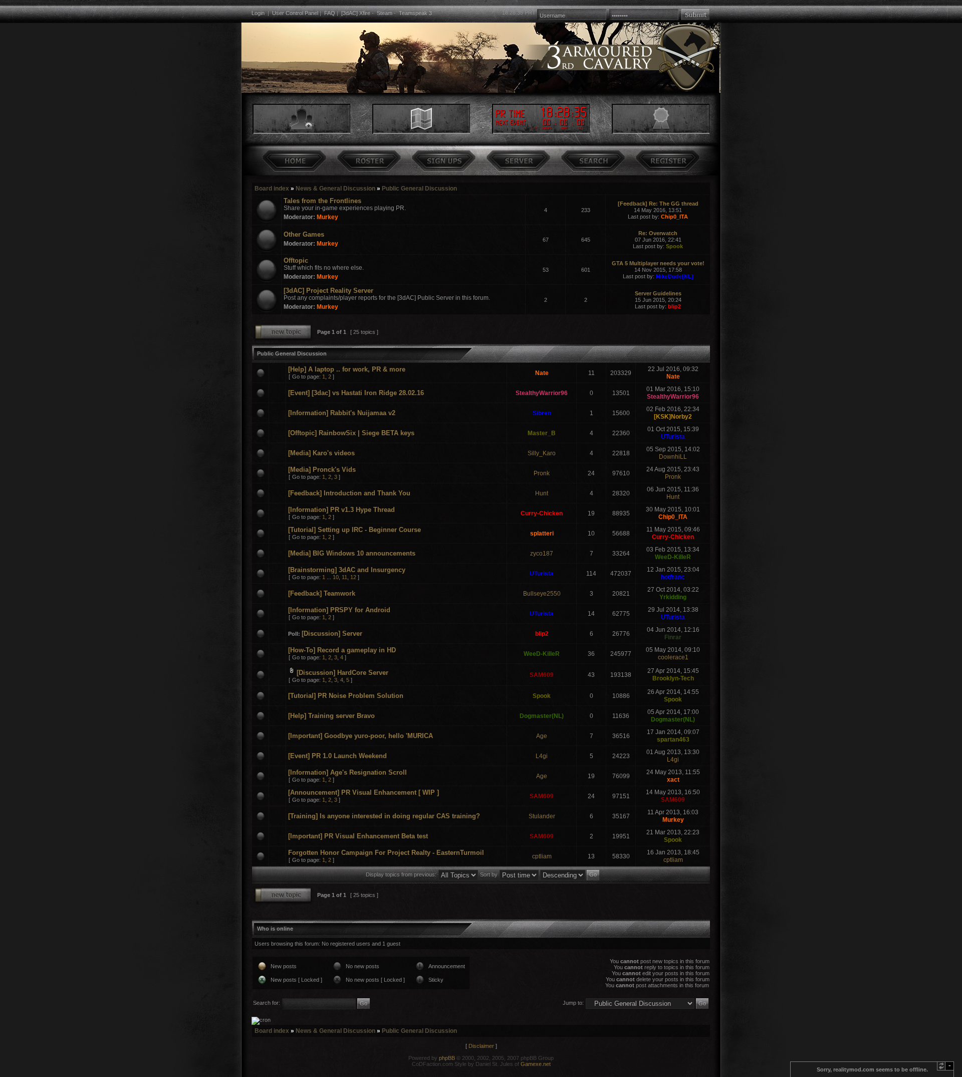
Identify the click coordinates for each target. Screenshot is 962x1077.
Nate (542, 373)
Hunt (541, 493)
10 (336, 577)
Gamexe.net (536, 1064)
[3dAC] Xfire (355, 13)
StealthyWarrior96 (542, 393)
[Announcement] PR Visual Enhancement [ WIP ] (363, 792)
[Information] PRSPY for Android (339, 610)
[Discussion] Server (332, 633)
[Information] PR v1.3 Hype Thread (341, 509)
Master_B (542, 433)
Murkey (327, 217)
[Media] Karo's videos (321, 453)
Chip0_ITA (674, 217)
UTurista (673, 436)
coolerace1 (673, 657)
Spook (674, 246)
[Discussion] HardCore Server (342, 672)
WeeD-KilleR (673, 557)
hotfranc (673, 577)
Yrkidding (672, 597)
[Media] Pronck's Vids (322, 469)
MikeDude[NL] (674, 276)
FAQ (329, 13)
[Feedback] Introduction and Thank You (349, 493)
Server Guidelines (658, 293)
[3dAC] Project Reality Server (328, 290)
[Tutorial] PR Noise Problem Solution (345, 695)
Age (541, 736)
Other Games (304, 234)
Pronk (542, 473)
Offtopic (296, 260)
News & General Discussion (335, 188)
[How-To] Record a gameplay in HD (342, 650)
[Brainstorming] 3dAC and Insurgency (346, 570)
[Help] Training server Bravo (331, 716)
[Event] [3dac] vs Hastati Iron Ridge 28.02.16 (356, 393)
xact (673, 779)
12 (353, 577)
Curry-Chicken (542, 513)
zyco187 (541, 553)
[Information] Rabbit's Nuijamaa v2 (341, 413)
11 (344, 577)
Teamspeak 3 (415, 13)
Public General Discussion (419, 188)
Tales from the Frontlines (322, 201)
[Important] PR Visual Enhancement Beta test (358, 836)
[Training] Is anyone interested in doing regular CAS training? (384, 816)
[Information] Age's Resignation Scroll (347, 772)
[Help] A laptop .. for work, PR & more (346, 369)
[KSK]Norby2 (673, 416)
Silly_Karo (542, 453)
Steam (384, 13)
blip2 (674, 306)
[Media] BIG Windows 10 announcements (351, 553)
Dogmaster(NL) (542, 716)
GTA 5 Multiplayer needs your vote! (658, 263)
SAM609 (542, 674)
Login (258, 13)
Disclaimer (481, 1046)
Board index (272, 188)
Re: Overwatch (657, 233)
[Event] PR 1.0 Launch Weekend (337, 756)
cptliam (542, 856)
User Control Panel (295, 13)
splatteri (542, 533)
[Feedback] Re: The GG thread (658, 204)
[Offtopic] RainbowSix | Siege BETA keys (351, 433)
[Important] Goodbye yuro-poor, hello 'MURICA (360, 736)
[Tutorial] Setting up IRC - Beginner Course (354, 529)
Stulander (542, 816)
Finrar (672, 637)
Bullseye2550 (542, 593)
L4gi (542, 756)
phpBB (447, 1058)
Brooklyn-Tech (673, 678)
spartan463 (673, 739)
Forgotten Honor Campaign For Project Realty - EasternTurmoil (386, 852)
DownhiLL (673, 456)
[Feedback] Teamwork (321, 593)
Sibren (542, 413)
